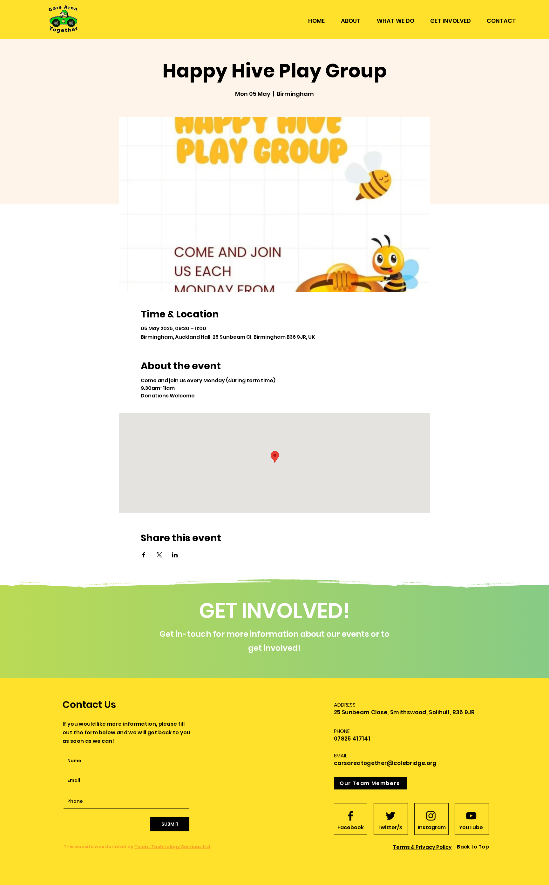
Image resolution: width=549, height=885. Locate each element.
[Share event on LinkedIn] (175, 554)
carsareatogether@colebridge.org (385, 763)
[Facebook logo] (350, 815)
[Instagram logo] (430, 815)
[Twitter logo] (390, 815)
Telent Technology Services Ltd (172, 846)
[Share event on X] (159, 554)
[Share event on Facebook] (144, 554)
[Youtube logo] (471, 815)
